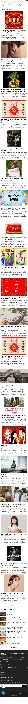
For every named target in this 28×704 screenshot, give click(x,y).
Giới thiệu (3, 672)
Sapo (17, 695)
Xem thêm (14, 647)
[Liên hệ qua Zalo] (3, 687)
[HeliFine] (2, 2)
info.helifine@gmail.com (8, 664)
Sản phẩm (3, 674)
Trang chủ (3, 670)
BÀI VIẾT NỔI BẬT (7, 610)
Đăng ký (24, 685)
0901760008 (5, 661)
